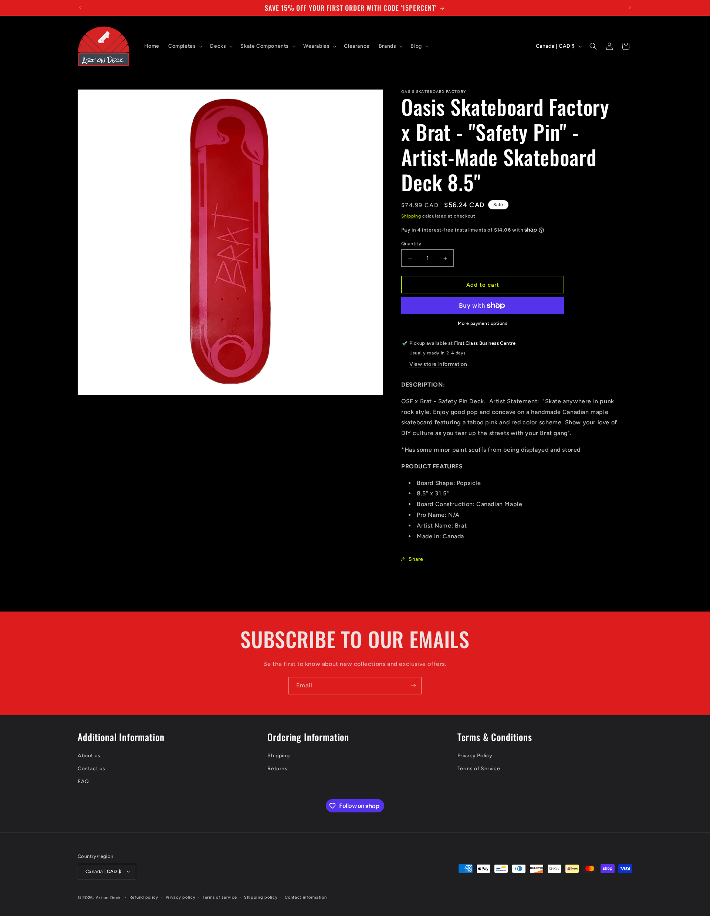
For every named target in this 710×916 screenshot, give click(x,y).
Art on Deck (108, 897)
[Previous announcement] (80, 8)
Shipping (411, 216)
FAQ (83, 781)
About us (89, 755)
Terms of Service (478, 768)
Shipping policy (261, 897)
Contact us (91, 768)
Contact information (306, 897)
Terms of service (220, 897)
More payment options (482, 323)
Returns (277, 768)
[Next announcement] (630, 8)
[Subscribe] (413, 685)
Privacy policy (181, 897)
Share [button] (416, 559)
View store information (438, 364)
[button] (185, 46)
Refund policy (143, 897)
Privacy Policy (475, 755)
